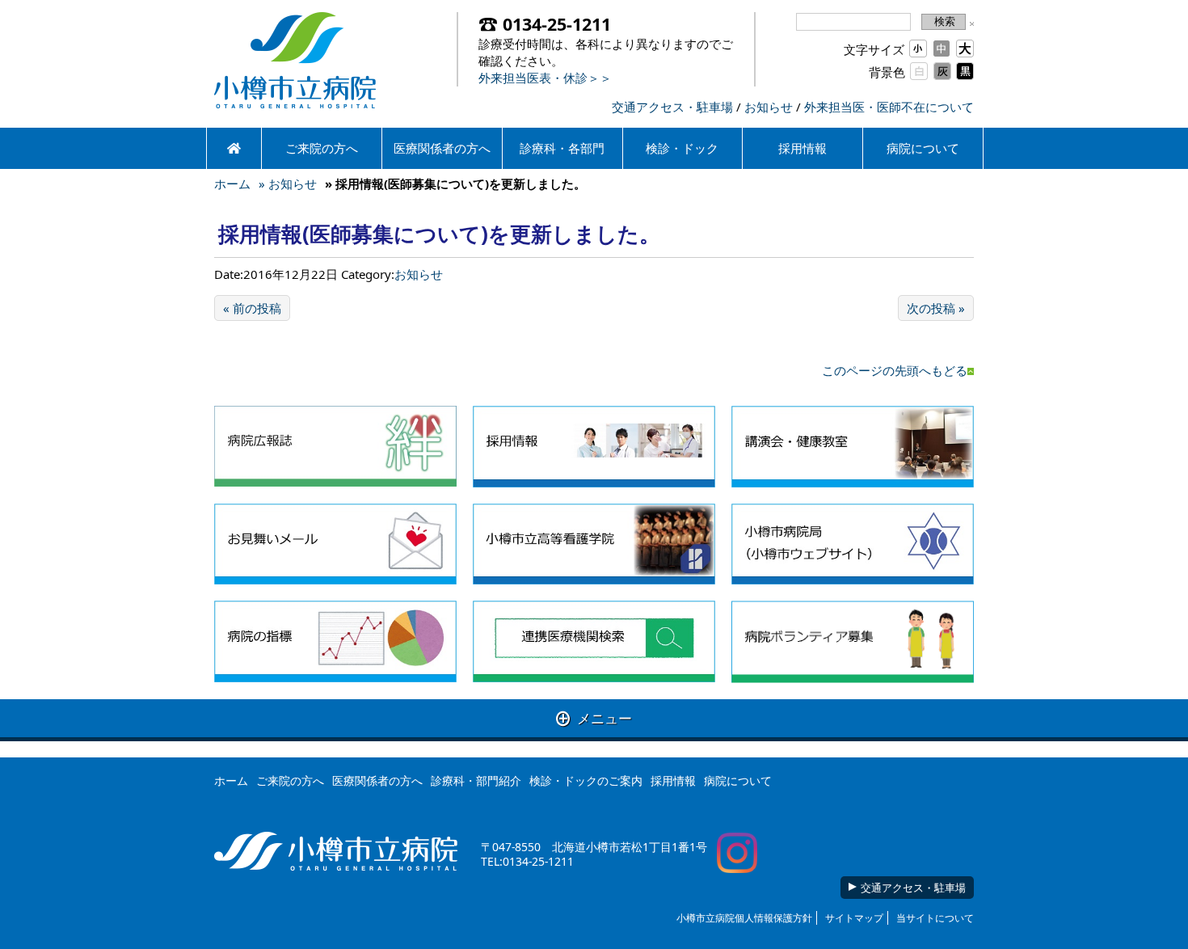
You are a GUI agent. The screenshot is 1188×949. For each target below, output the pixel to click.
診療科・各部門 (562, 148)
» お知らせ (288, 183)
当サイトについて (935, 918)
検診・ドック (682, 148)
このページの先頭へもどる (894, 370)
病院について (923, 148)
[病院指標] (335, 641)
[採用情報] (594, 446)
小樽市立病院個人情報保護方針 (744, 918)
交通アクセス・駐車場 (672, 107)
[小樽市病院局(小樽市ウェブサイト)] (852, 544)
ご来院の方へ (321, 148)
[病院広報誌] (335, 446)
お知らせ (768, 107)
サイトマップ (854, 918)
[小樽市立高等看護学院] (594, 544)
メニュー (594, 718)
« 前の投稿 (252, 308)
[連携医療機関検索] (594, 641)
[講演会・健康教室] (852, 446)
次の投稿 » (936, 308)
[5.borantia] (852, 641)
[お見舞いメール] (335, 544)
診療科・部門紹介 (476, 780)
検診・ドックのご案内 (585, 780)
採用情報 (802, 148)
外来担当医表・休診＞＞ (545, 78)
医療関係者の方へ (442, 148)
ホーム (232, 183)
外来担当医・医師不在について (889, 107)
